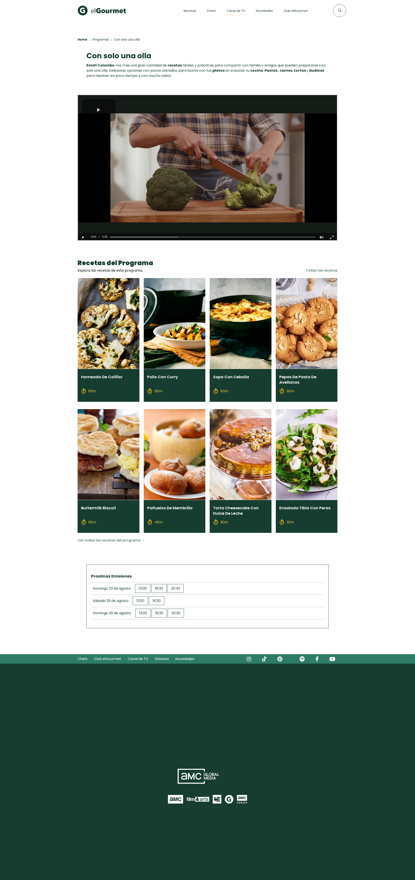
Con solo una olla (127, 39)
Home (82, 39)
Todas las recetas (321, 270)
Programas (101, 39)
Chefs (83, 658)
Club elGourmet (107, 658)
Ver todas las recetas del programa (109, 540)
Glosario (162, 658)
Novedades (184, 658)
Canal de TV (138, 658)
